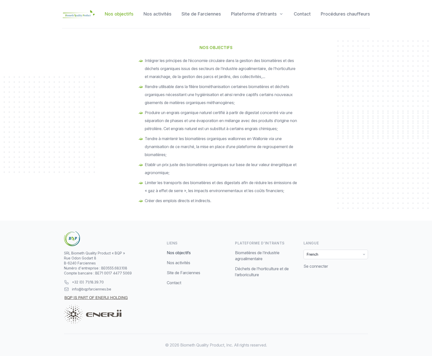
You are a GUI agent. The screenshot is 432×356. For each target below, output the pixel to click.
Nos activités (158, 14)
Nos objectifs (119, 14)
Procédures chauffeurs (345, 14)
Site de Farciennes (201, 14)
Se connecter (316, 266)
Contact (302, 14)
